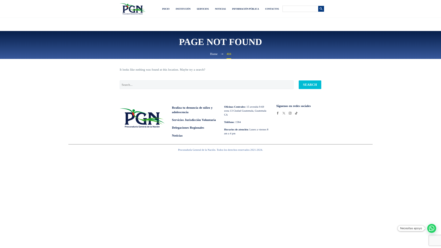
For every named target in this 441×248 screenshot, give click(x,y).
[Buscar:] (300, 9)
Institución (183, 9)
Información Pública (245, 9)
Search (310, 84)
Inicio (166, 9)
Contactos (272, 9)
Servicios (203, 9)
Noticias (220, 9)
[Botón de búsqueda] (321, 9)
